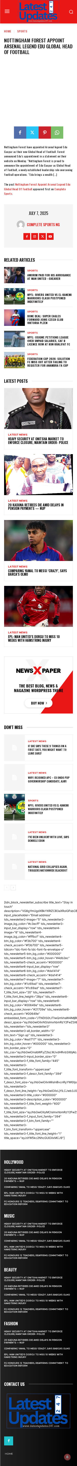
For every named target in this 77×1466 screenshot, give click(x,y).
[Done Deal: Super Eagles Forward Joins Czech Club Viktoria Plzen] (14, 317)
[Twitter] (32, 132)
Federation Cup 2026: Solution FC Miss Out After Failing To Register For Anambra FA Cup (48, 362)
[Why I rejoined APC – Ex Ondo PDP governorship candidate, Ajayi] (14, 777)
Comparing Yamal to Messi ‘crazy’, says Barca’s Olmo (37, 572)
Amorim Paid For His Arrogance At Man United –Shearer (49, 277)
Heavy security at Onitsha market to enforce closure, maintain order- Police (38, 440)
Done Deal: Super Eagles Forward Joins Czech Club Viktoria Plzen (45, 319)
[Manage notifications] (67, 1457)
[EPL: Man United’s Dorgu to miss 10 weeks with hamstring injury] (38, 606)
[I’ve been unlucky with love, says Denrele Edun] (14, 836)
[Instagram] (34, 236)
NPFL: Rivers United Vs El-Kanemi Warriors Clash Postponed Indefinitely (49, 298)
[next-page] (13, 887)
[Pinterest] (45, 132)
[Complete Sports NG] (22, 224)
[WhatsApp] (57, 132)
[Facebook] (20, 132)
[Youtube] (50, 236)
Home (7, 31)
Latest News (17, 435)
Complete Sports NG (43, 224)
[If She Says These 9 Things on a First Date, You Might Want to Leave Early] (14, 747)
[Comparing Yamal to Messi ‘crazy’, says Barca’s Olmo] (38, 540)
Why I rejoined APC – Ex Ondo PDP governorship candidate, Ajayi (49, 779)
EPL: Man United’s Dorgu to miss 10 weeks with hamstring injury (34, 638)
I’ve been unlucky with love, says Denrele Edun (48, 839)
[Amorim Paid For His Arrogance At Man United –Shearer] (14, 275)
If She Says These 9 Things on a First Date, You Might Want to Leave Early (47, 749)
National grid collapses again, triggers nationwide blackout (48, 868)
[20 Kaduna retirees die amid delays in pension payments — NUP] (38, 474)
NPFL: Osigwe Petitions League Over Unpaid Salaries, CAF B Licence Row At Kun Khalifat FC (48, 340)
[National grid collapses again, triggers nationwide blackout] (14, 866)
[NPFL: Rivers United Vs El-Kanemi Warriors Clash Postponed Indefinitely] (14, 296)
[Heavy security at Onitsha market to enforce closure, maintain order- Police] (38, 408)
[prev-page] (6, 887)
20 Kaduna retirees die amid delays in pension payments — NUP (36, 506)
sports (22, 31)
